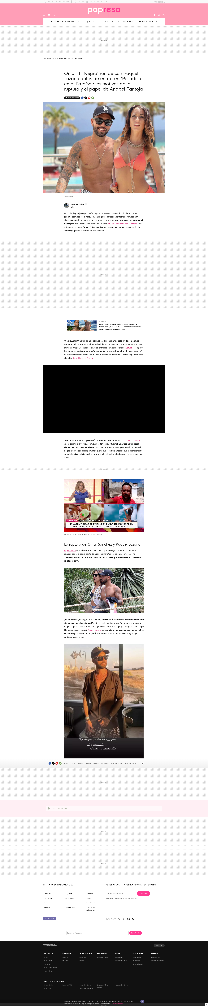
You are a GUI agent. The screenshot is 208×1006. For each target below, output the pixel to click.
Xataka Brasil (48, 988)
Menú (44, 14)
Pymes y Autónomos (157, 961)
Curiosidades (48, 898)
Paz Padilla (60, 58)
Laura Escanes (70, 907)
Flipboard (89, 98)
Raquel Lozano (94, 630)
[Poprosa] (104, 11)
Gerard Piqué (90, 903)
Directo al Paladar (103, 957)
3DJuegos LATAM (67, 985)
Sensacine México (85, 985)
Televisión (89, 894)
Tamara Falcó (70, 903)
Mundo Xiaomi (48, 971)
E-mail (92, 98)
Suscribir (144, 893)
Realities (96, 763)
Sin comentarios (73, 98)
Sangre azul (69, 894)
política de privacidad (130, 898)
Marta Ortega (70, 58)
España (74, 763)
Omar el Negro (131, 763)
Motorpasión (119, 957)
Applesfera (47, 964)
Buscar (53, 14)
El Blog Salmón (155, 957)
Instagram (163, 14)
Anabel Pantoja (117, 763)
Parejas (80, 763)
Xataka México (48, 985)
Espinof (82, 961)
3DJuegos (65, 957)
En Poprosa (102, 321)
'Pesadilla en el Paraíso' (83, 358)
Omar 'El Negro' (133, 440)
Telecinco (80, 58)
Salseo (109, 21)
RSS (133, 919)
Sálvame (47, 907)
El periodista (70, 550)
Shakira (47, 903)
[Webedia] (50, 945)
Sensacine (83, 957)
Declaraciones (70, 898)
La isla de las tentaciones (90, 908)
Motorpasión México (121, 985)
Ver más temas (49, 919)
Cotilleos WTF (125, 21)
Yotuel (129, 347)
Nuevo (49, 14)
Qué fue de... (93, 21)
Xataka (46, 957)
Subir (157, 945)
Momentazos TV (148, 21)
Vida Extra (65, 961)
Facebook (154, 14)
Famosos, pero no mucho (65, 21)
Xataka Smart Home (50, 967)
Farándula (88, 763)
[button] (78, 204)
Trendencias (137, 957)
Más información (117, 1004)
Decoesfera (137, 961)
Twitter (159, 14)
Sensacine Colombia (86, 988)
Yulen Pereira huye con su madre (122, 223)
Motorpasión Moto (121, 961)
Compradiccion (138, 964)
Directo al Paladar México (103, 986)
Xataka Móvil (48, 961)
